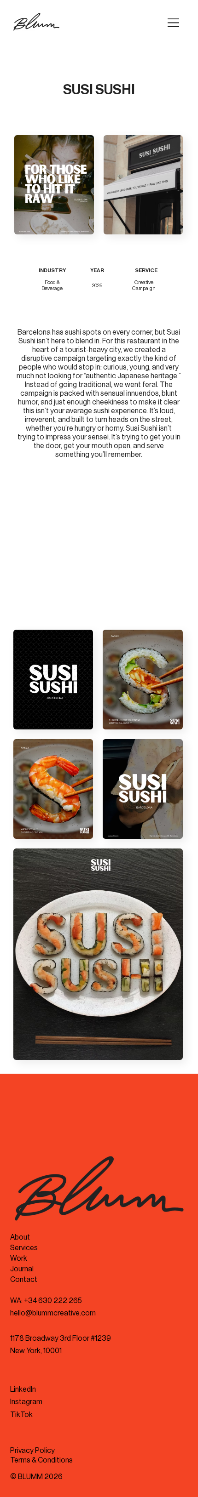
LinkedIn (23, 1389)
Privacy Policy (32, 1450)
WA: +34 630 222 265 (46, 1300)
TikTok (21, 1414)
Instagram (26, 1402)
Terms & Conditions (41, 1460)
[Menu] (173, 22)
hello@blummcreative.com (53, 1313)
